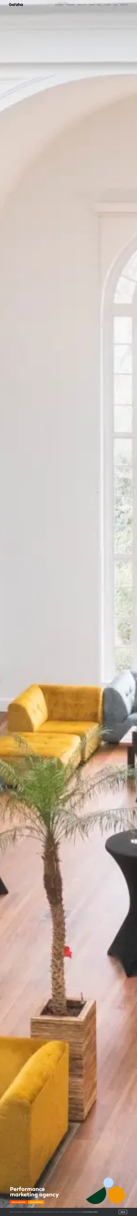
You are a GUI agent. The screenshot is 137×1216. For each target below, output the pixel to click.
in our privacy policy (89, 1212)
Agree (123, 1212)
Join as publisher (36, 1202)
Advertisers (59, 5)
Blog (99, 5)
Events (91, 5)
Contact (107, 5)
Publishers (71, 5)
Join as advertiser (19, 1202)
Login (115, 5)
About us (81, 5)
